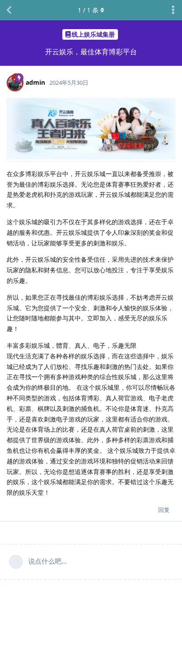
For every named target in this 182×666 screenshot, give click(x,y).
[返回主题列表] (9, 10)
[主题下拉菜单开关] (173, 10)
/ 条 (88, 10)
